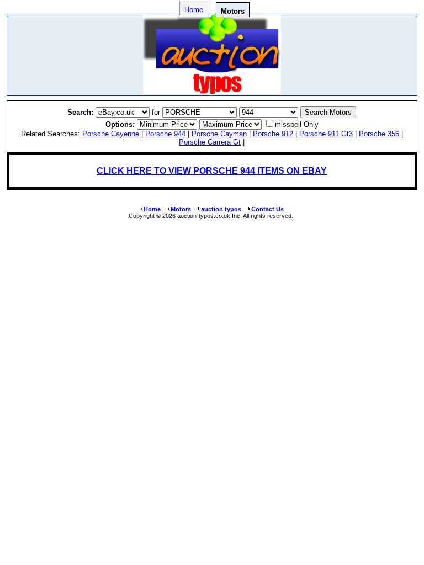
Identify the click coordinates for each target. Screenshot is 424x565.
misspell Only (297, 124)
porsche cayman (219, 134)
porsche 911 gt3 (326, 134)
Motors (181, 209)
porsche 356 (379, 134)
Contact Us (267, 209)
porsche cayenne (110, 134)
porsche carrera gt (210, 142)
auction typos (221, 209)
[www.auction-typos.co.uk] (212, 90)
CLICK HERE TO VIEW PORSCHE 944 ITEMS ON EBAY (212, 170)
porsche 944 (165, 134)
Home (193, 10)
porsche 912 (273, 134)
